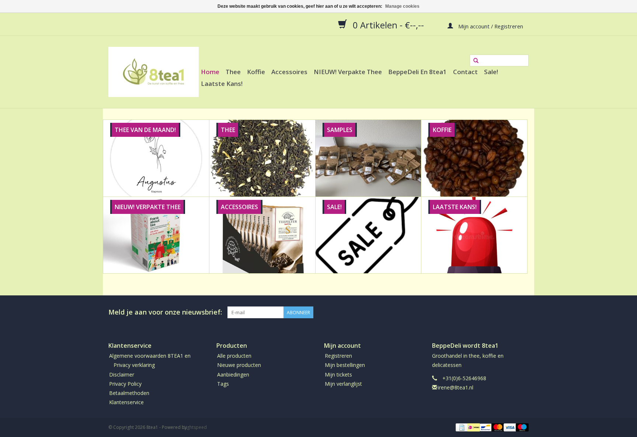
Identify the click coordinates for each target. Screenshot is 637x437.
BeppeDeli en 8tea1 (417, 71)
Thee (233, 71)
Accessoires (289, 71)
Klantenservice (126, 402)
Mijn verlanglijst (343, 383)
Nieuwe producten (239, 364)
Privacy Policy (125, 383)
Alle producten (234, 355)
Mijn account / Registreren (490, 26)
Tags (223, 383)
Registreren (338, 355)
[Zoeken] (476, 61)
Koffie (256, 71)
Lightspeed (195, 427)
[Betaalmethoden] (461, 427)
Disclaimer (121, 374)
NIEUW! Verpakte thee (348, 71)
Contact (465, 71)
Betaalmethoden (129, 392)
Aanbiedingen (233, 374)
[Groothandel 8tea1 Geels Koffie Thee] (153, 72)
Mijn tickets (338, 374)
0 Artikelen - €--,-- (388, 25)
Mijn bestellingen (345, 364)
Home (210, 71)
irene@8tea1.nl (455, 387)
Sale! (491, 71)
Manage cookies (402, 6)
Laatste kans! (222, 83)
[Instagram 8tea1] (523, 312)
